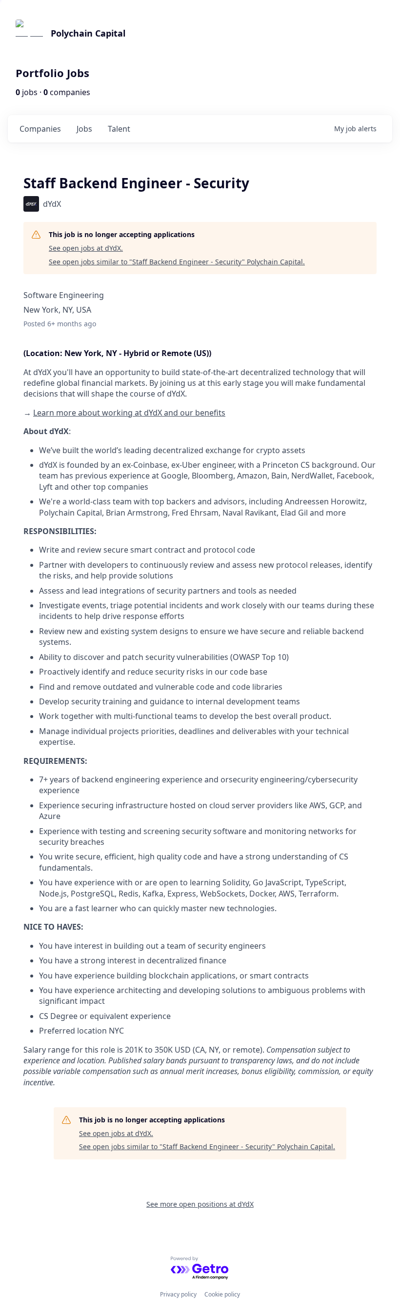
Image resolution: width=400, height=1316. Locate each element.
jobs (84, 128)
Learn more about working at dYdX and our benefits (129, 412)
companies (40, 128)
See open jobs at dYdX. (86, 248)
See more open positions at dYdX (200, 1204)
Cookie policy (222, 1294)
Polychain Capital (88, 33)
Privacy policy (178, 1294)
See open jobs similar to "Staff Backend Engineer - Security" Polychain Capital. (177, 261)
